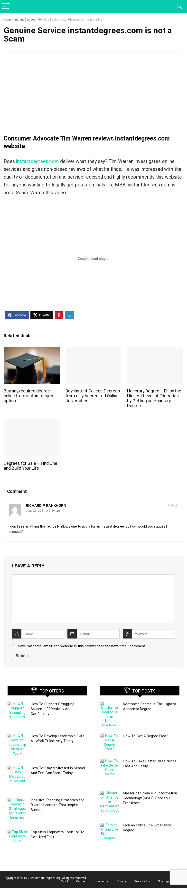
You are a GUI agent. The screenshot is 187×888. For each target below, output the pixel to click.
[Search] (179, 6)
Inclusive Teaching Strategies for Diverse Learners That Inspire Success (57, 805)
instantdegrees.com (37, 161)
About (64, 881)
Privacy (121, 881)
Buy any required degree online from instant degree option (29, 396)
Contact (81, 881)
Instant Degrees (24, 19)
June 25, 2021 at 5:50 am (43, 510)
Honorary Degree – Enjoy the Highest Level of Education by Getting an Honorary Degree (154, 398)
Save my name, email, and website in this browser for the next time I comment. (82, 646)
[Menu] (6, 6)
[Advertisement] (93, 94)
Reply (174, 505)
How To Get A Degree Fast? (145, 736)
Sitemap (163, 881)
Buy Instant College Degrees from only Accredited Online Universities (92, 396)
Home (7, 19)
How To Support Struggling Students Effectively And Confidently (52, 709)
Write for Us (142, 881)
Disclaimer (102, 881)
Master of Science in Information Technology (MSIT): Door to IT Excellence (150, 798)
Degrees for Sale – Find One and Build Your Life (30, 466)
